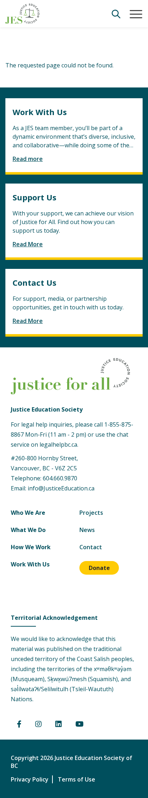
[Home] (22, 14)
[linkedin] (58, 724)
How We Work (31, 547)
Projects (91, 513)
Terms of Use (76, 779)
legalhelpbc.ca (58, 444)
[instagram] (38, 724)
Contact (90, 547)
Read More (28, 244)
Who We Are (28, 513)
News (87, 530)
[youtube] (79, 724)
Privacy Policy (29, 779)
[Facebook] (19, 724)
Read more (28, 159)
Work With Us (30, 564)
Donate (99, 568)
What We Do (28, 530)
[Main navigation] (136, 14)
